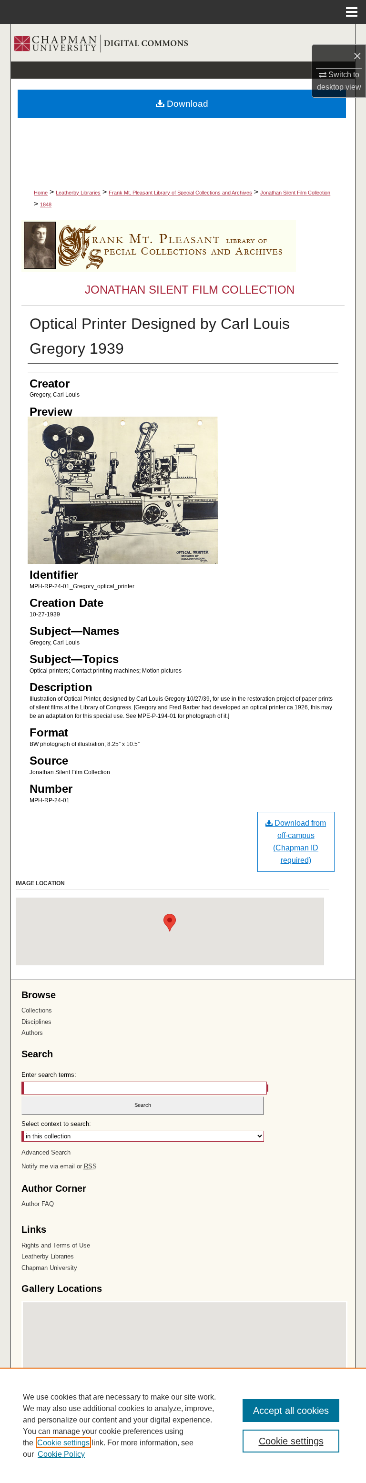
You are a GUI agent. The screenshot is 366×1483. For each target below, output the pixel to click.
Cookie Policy (61, 1454)
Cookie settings (63, 1443)
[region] (183, 1425)
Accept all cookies (291, 1410)
